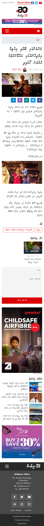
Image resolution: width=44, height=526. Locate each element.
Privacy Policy (22, 523)
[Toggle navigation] (7, 31)
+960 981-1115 (23, 489)
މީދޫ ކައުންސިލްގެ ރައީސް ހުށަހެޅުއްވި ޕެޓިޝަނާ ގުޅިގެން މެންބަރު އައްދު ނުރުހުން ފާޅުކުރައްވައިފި (15, 397)
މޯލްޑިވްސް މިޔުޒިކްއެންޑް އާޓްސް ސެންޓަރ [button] (18, 230)
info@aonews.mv (23, 486)
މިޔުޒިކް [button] (38, 230)
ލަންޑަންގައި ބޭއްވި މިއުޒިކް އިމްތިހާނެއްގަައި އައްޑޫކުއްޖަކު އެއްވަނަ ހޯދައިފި (25, 56)
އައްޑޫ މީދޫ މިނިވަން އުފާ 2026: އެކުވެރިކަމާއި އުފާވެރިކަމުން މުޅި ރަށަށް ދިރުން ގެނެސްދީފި (16, 408)
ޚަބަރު (38, 40)
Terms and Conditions (22, 520)
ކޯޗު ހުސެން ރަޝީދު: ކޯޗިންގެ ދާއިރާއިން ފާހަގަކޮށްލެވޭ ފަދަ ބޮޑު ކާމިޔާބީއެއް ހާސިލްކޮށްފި (15, 386)
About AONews (16, 510)
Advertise (28, 510)
